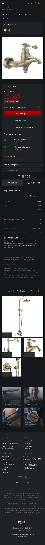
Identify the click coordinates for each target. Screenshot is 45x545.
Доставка (5, 467)
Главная (4, 7)
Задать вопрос (33, 182)
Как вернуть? (27, 449)
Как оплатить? (27, 444)
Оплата (4, 470)
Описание (12, 182)
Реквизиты (5, 459)
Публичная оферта (22, 536)
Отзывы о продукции (9, 449)
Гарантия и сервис (8, 464)
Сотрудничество (7, 462)
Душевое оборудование (10, 444)
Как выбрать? (27, 441)
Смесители (24, 7)
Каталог (13, 7)
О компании (6, 457)
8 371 (29, 354)
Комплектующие (7, 446)
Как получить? (27, 446)
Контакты (5, 472)
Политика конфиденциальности (22, 534)
